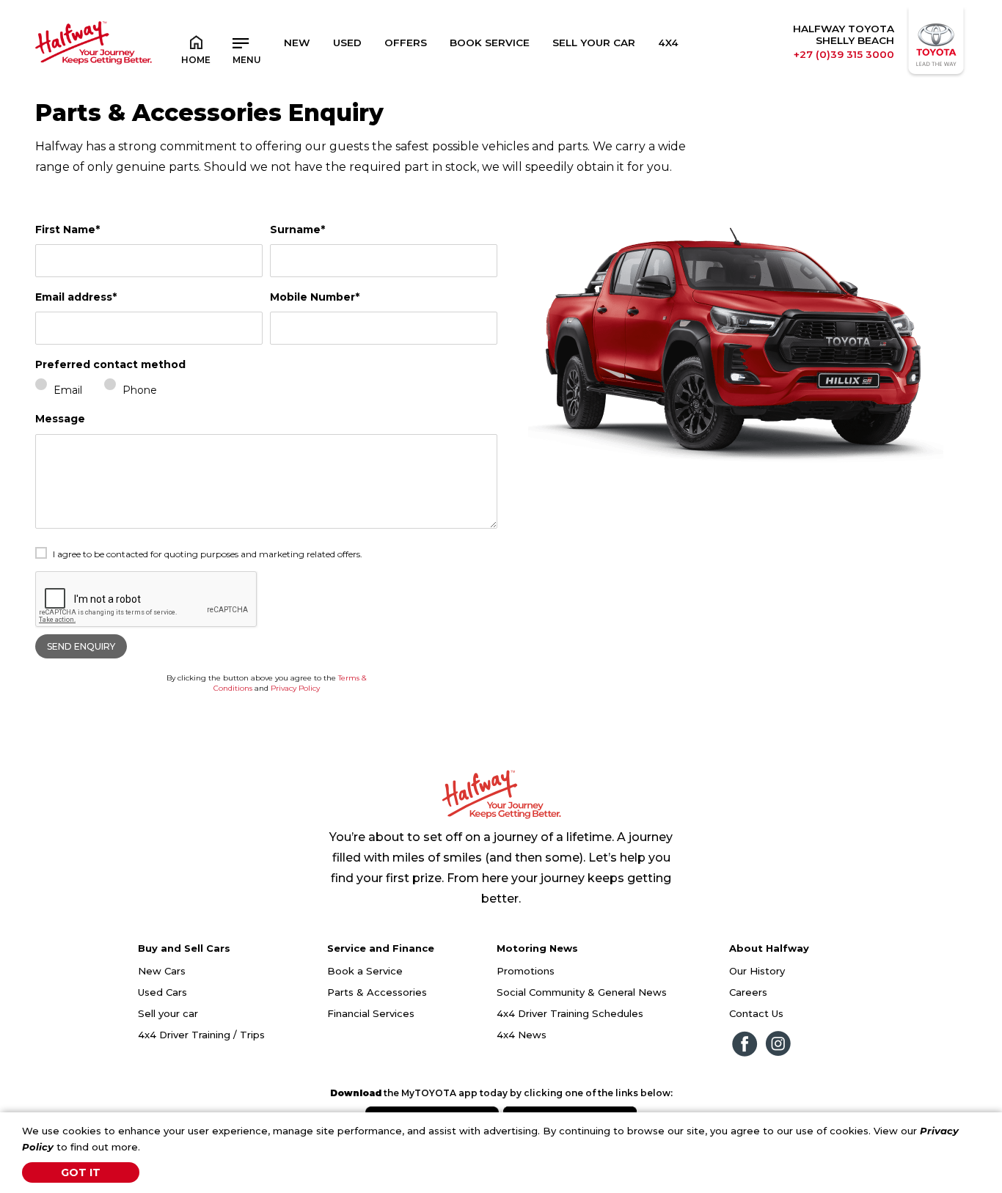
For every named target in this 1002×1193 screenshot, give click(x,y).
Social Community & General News (582, 992)
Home (196, 59)
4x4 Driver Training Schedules (570, 1013)
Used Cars (162, 992)
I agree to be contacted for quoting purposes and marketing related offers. (207, 553)
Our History (757, 971)
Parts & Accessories (377, 992)
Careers (748, 992)
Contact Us (756, 1013)
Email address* (76, 297)
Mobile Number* (314, 297)
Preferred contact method (110, 364)
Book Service (490, 42)
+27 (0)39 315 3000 (844, 54)
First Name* (67, 229)
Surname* (297, 229)
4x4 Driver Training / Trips (201, 1034)
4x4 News (521, 1034)
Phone (139, 390)
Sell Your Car (593, 42)
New (297, 42)
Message (60, 418)
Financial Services (370, 1013)
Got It (80, 1172)
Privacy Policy (295, 688)
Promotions (526, 971)
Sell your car (168, 1013)
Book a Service (365, 971)
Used (347, 42)
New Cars (162, 971)
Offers (405, 42)
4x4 (668, 42)
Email (68, 390)
